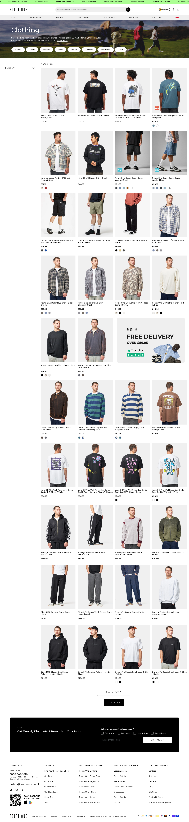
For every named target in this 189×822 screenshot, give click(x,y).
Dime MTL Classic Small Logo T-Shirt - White (132, 673)
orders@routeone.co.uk (25, 784)
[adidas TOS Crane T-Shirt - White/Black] (58, 90)
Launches (133, 17)
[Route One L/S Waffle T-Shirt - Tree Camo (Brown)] (132, 278)
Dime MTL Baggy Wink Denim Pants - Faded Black (95, 613)
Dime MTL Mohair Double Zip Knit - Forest (169, 553)
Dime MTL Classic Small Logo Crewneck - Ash (165, 613)
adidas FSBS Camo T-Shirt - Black (93, 116)
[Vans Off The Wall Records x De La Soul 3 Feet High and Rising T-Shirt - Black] (95, 465)
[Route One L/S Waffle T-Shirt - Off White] (169, 278)
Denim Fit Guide (155, 797)
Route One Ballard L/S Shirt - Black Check (57, 304)
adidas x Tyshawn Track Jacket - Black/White (56, 553)
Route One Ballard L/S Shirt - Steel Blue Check (168, 241)
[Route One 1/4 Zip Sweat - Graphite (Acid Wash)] (95, 340)
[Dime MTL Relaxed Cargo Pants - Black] (58, 587)
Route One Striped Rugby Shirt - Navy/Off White (130, 429)
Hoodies (46, 50)
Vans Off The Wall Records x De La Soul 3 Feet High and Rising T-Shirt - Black (95, 491)
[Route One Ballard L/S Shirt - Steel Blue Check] (169, 215)
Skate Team (49, 797)
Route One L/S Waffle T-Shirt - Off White (168, 304)
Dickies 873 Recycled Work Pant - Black (131, 241)
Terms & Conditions (39, 816)
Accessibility (80, 816)
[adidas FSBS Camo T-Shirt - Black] (95, 90)
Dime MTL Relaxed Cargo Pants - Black (56, 613)
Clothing (59, 17)
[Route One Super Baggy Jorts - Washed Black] (132, 153)
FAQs (150, 787)
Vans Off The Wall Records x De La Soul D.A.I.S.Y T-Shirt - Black (131, 491)
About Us (156, 17)
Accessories (83, 17)
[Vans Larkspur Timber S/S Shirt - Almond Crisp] (58, 153)
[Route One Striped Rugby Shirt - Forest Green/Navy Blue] (95, 402)
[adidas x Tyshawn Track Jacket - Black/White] (58, 527)
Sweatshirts (105, 50)
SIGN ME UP (157, 740)
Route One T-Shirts (87, 792)
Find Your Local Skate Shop (56, 771)
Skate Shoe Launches (123, 787)
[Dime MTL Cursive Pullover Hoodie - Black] (95, 647)
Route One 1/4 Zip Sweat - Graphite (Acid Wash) (94, 366)
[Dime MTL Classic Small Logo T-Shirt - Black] (169, 647)
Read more (62, 41)
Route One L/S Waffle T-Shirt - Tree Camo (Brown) (131, 304)
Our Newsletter (51, 792)
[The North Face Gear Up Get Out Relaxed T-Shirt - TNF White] (132, 90)
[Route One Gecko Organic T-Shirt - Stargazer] (169, 90)
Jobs (46, 802)
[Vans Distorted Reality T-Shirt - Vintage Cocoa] (169, 402)
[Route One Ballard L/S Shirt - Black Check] (58, 278)
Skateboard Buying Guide (160, 802)
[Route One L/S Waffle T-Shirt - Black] (58, 340)
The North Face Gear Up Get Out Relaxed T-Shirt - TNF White (130, 117)
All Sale (117, 802)
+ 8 (131, 188)
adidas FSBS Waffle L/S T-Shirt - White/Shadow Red (130, 553)
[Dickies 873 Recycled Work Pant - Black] (132, 215)
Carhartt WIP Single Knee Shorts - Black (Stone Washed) (57, 241)
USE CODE (30, 2)
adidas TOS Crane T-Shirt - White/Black (53, 117)
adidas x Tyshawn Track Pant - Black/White (92, 553)
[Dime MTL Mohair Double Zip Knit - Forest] (169, 527)
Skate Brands (120, 797)
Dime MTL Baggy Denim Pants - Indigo (130, 613)
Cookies (54, 816)
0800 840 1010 (19, 774)
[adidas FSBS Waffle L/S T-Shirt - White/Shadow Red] (132, 527)
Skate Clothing (120, 776)
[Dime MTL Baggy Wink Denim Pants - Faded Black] (95, 587)
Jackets (74, 50)
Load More (114, 702)
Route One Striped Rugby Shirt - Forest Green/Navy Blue (93, 429)
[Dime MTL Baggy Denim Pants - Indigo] (132, 587)
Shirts (121, 50)
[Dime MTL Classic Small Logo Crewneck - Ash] (169, 587)
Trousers (89, 50)
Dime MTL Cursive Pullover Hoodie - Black (95, 673)
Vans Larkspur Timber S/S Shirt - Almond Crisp (56, 179)
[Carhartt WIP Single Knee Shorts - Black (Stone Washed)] (58, 215)
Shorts (32, 50)
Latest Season (120, 771)
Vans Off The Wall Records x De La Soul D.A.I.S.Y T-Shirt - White (168, 491)
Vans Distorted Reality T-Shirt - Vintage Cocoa (166, 429)
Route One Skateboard (89, 802)
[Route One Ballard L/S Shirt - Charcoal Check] (95, 278)
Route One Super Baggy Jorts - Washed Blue (166, 179)
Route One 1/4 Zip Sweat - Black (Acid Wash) (56, 429)
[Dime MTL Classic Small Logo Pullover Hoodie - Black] (58, 647)
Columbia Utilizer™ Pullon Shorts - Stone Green (94, 241)
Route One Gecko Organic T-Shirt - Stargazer (168, 117)
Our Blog (48, 776)
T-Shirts (18, 50)
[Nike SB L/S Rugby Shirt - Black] (95, 153)
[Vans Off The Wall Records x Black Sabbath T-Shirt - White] (58, 465)
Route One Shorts (87, 787)
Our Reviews (50, 787)
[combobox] (93, 9)
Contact (152, 771)
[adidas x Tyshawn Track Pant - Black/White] (95, 527)
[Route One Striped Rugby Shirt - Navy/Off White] (132, 402)
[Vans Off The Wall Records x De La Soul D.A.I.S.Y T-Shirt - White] (169, 465)
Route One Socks (87, 797)
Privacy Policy (66, 816)
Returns (152, 776)
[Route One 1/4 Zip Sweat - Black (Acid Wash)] (58, 402)
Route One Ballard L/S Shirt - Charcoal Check (91, 304)
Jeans (60, 50)
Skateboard (109, 17)
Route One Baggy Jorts (90, 781)
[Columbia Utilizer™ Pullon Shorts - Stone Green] (95, 215)
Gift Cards (152, 792)
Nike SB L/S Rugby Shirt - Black (92, 178)
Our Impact (49, 781)
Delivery (152, 781)
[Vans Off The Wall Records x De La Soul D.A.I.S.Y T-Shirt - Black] (132, 465)
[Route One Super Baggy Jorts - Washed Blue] (169, 153)
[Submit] (128, 9)
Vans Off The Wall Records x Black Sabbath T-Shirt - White (57, 491)
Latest (12, 17)
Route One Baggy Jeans (90, 776)
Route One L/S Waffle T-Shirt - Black (58, 365)
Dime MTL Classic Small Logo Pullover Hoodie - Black (54, 673)
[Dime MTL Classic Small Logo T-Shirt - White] (132, 647)
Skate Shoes (35, 17)
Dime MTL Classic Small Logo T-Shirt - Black (169, 673)
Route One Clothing (88, 771)
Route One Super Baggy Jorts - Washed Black (129, 179)
